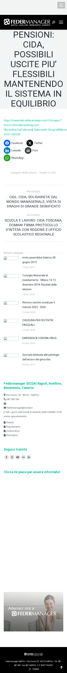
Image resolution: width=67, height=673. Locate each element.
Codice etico (13, 431)
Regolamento (13, 426)
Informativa (12, 435)
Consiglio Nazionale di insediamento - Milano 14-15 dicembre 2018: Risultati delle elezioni (39, 282)
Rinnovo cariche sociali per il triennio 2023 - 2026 (38, 305)
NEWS (25, 172)
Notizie (32, 172)
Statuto (10, 422)
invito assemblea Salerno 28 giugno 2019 (38, 260)
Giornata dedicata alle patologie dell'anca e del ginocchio (40, 357)
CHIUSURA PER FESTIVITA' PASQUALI (37, 322)
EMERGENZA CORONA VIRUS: (39, 338)
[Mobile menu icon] (61, 5)
